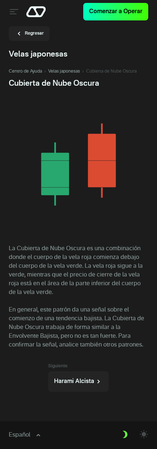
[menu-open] (13, 11)
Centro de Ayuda (25, 71)
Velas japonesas (64, 71)
